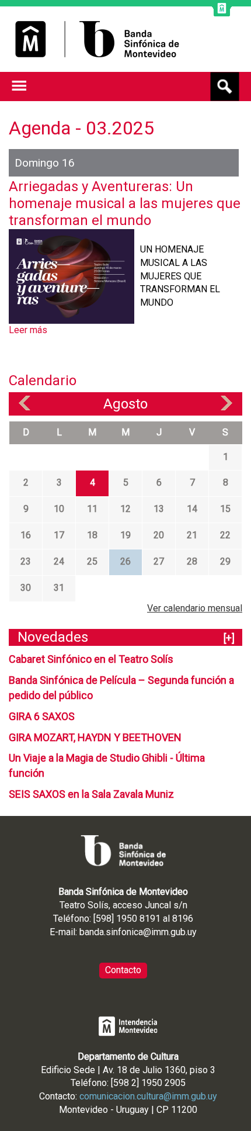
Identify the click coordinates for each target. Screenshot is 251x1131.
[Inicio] (97, 39)
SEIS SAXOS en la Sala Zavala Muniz (91, 794)
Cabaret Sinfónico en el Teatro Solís (91, 659)
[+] (229, 638)
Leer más (28, 330)
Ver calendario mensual (194, 608)
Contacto (123, 970)
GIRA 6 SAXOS (42, 716)
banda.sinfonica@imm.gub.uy (138, 932)
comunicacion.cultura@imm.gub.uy (148, 1096)
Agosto (125, 404)
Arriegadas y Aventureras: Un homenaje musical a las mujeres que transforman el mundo (124, 203)
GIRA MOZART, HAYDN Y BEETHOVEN (95, 737)
